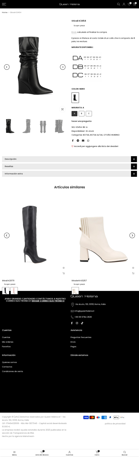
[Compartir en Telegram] (78, 140)
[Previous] (7, 67)
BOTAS (86, 135)
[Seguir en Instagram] (77, 323)
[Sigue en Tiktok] (82, 323)
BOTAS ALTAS (96, 135)
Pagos (73, 346)
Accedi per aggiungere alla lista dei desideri (96, 146)
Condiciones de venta (12, 371)
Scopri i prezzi (79, 25)
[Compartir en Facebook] (73, 140)
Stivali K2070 (8, 280)
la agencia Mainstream (23, 436)
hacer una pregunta (81, 121)
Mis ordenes (7, 342)
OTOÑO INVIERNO (112, 135)
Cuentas (6, 337)
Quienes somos (9, 362)
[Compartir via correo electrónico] (83, 140)
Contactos (7, 366)
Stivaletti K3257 (79, 280)
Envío (74, 32)
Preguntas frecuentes (81, 337)
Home (4, 12)
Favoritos (6, 346)
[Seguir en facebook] (72, 323)
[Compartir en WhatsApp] (88, 140)
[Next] (62, 67)
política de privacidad (115, 423)
